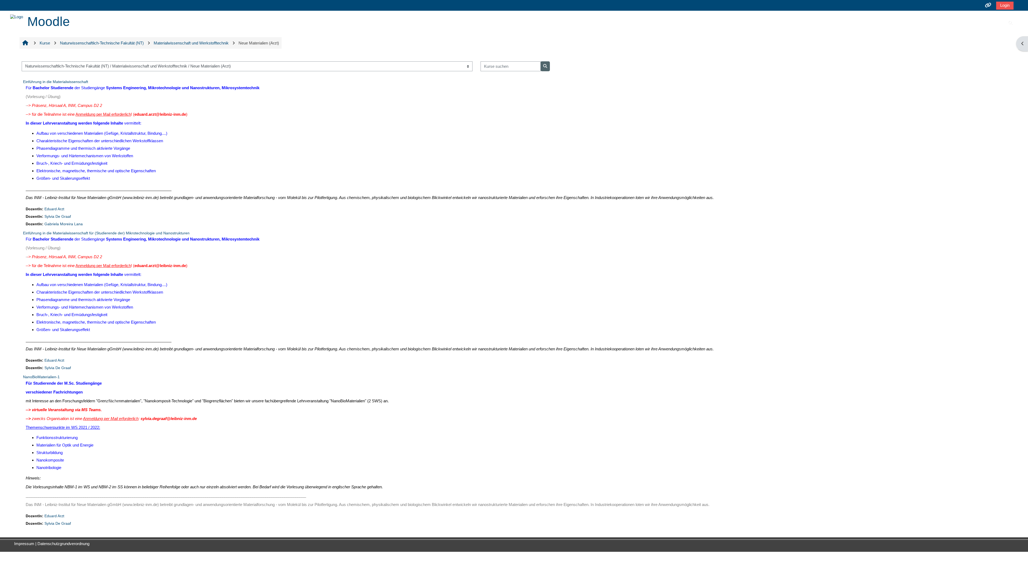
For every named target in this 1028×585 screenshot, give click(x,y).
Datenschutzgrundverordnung (63, 543)
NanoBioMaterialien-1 (41, 377)
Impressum (24, 543)
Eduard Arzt (54, 209)
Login (1005, 5)
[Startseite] (16, 16)
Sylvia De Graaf (57, 217)
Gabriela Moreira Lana (63, 224)
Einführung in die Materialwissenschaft (55, 82)
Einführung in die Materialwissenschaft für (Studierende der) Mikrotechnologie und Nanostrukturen (106, 233)
